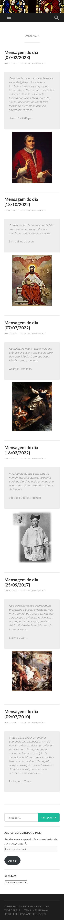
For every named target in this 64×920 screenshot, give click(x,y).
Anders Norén (36, 914)
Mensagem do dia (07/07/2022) (21, 325)
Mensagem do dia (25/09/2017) (21, 582)
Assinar (12, 860)
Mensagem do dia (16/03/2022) (21, 450)
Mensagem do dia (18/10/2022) (21, 202)
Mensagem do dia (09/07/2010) (21, 714)
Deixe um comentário (32, 63)
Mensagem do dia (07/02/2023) (21, 55)
